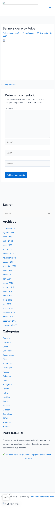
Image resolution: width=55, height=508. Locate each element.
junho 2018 (8, 296)
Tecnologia (7, 414)
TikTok (5, 418)
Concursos (7, 351)
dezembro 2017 (9, 321)
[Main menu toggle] (49, 8)
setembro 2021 (9, 266)
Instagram (7, 384)
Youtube (6, 426)
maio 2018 (7, 300)
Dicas (5, 359)
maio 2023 (7, 245)
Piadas (6, 401)
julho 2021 (7, 270)
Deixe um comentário (12, 33)
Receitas (6, 405)
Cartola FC (7, 342)
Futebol (6, 372)
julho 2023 (7, 237)
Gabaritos (7, 376)
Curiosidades (8, 355)
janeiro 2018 (8, 317)
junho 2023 (8, 241)
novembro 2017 (9, 325)
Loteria (6, 389)
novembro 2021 (10, 258)
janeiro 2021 (8, 274)
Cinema (6, 347)
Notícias (6, 397)
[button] (11, 503)
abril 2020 (7, 279)
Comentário (11, 108)
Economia (7, 363)
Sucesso (6, 410)
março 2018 (8, 308)
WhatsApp (7, 422)
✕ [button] (9, 495)
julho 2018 (7, 291)
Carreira (6, 338)
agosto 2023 (8, 232)
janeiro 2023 (8, 253)
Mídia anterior (8, 85)
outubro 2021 (8, 262)
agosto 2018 (8, 287)
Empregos (7, 368)
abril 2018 (7, 304)
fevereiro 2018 (9, 312)
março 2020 (8, 283)
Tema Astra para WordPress (42, 497)
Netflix (5, 393)
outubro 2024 (9, 228)
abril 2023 (7, 249)
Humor (6, 380)
